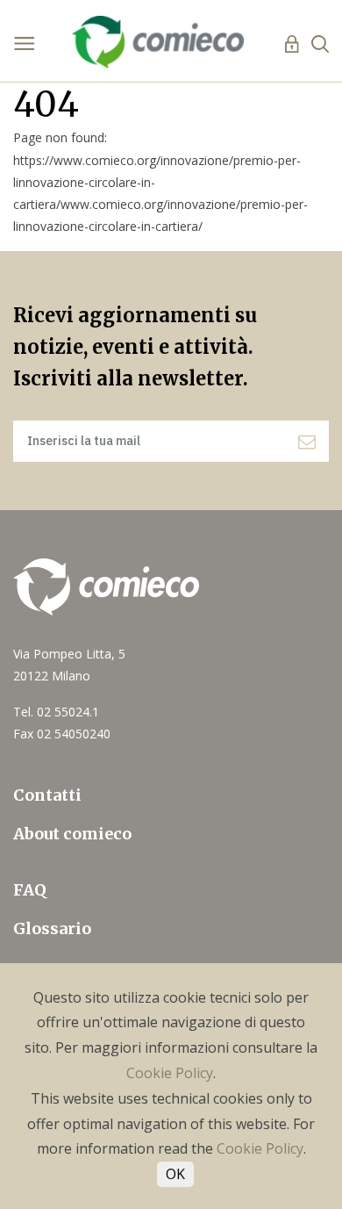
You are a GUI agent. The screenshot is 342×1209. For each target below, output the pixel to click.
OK (175, 1174)
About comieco (72, 834)
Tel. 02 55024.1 (56, 711)
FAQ (29, 890)
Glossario (52, 928)
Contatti (47, 795)
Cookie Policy (169, 1073)
